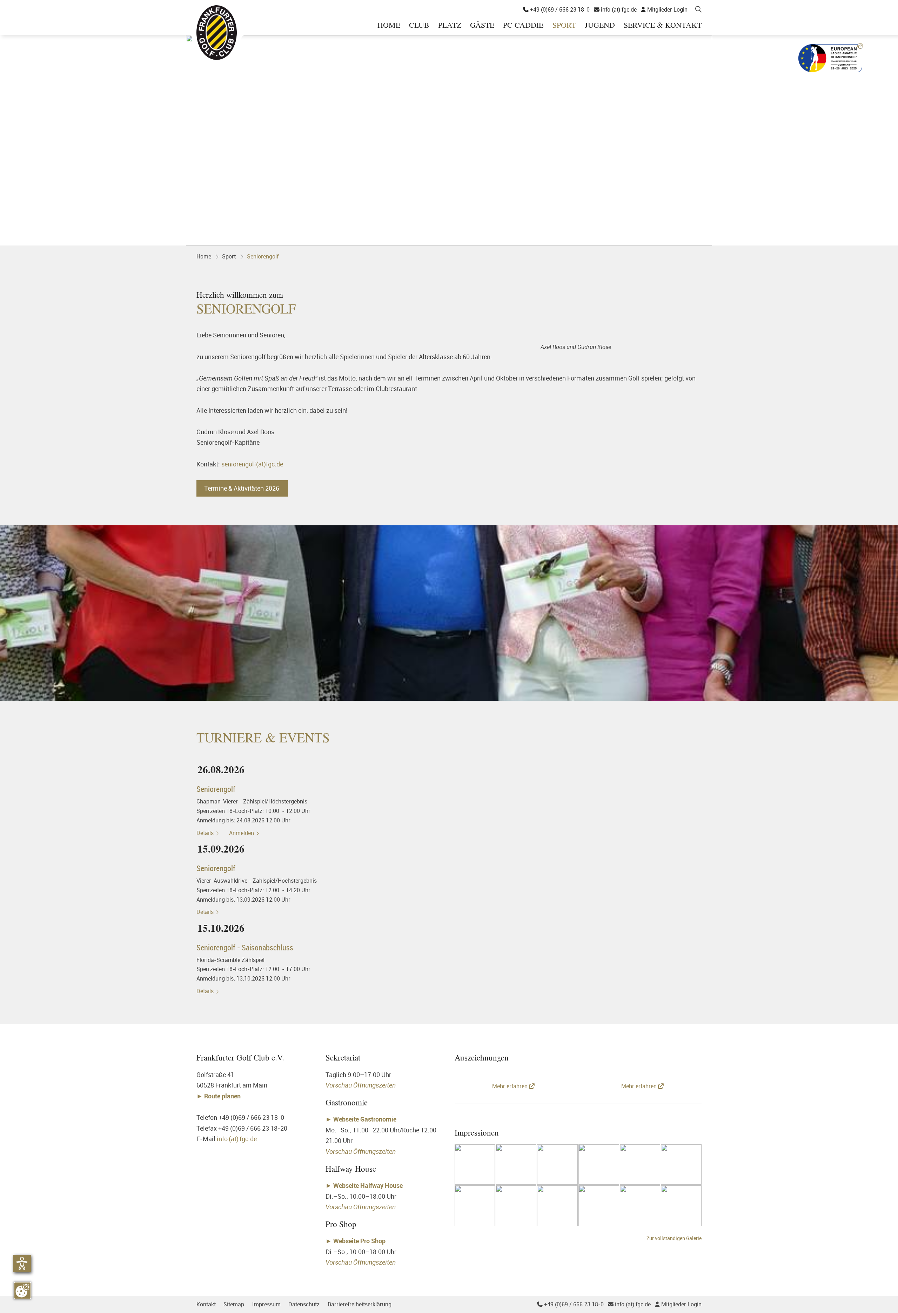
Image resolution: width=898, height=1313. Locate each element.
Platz (449, 25)
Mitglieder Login (664, 9)
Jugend (600, 25)
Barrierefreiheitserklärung (359, 1304)
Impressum (266, 1304)
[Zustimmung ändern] (22, 1290)
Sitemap (233, 1304)
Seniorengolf (263, 256)
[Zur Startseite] (216, 32)
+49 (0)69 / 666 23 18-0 (556, 9)
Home (388, 25)
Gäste (482, 25)
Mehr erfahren (510, 1086)
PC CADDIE (523, 25)
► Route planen (219, 1096)
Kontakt (206, 1304)
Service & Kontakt (663, 25)
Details (205, 833)
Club (419, 25)
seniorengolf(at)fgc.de (252, 464)
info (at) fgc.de (615, 9)
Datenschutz (304, 1304)
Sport (564, 25)
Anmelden (242, 833)
